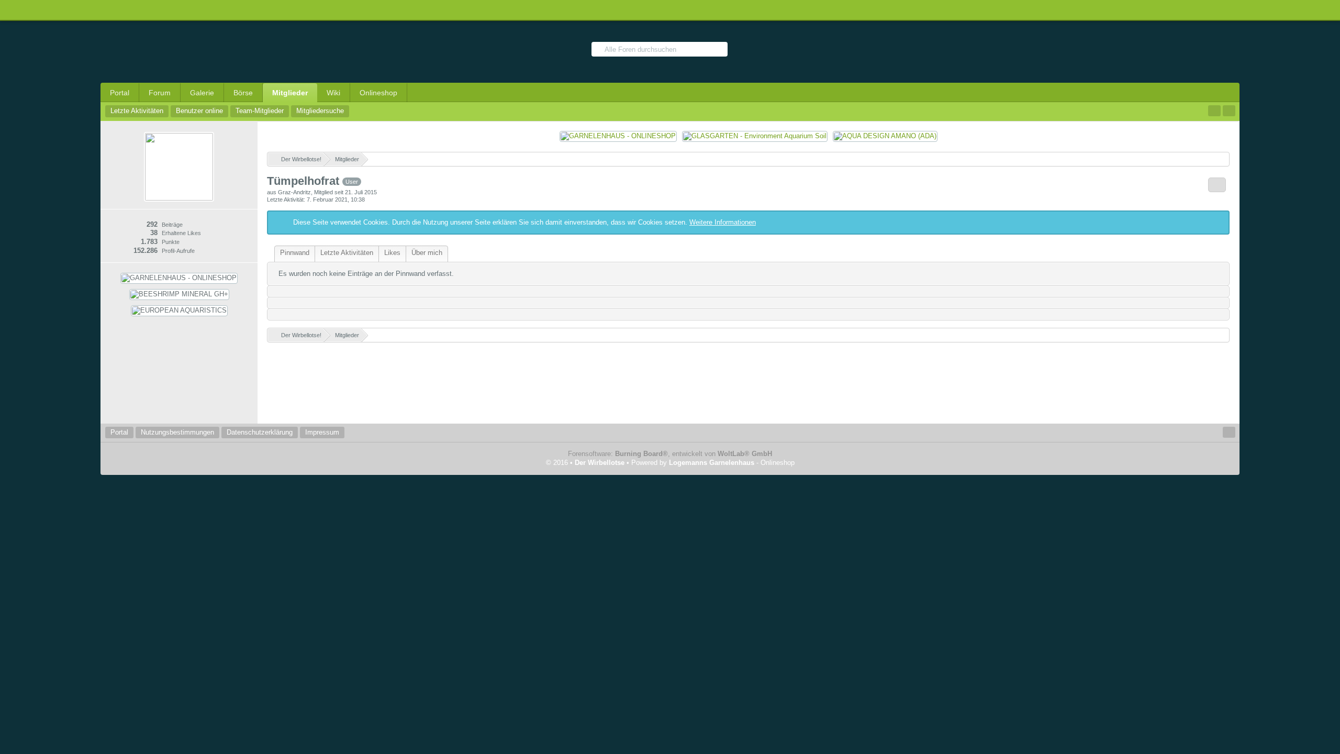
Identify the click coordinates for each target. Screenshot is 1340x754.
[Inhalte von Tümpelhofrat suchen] (1217, 185)
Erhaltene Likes (181, 233)
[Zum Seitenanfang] (1229, 432)
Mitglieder (290, 92)
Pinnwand (294, 253)
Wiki (333, 92)
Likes (392, 253)
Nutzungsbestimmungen (177, 432)
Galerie (202, 92)
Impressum (322, 432)
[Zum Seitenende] (1229, 110)
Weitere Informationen (722, 222)
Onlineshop (378, 92)
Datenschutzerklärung (260, 432)
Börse (243, 92)
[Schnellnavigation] (1214, 110)
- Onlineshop (732, 463)
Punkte (171, 242)
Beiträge (172, 224)
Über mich (426, 253)
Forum (160, 92)
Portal (119, 92)
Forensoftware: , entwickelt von (670, 454)
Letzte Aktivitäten (346, 253)
